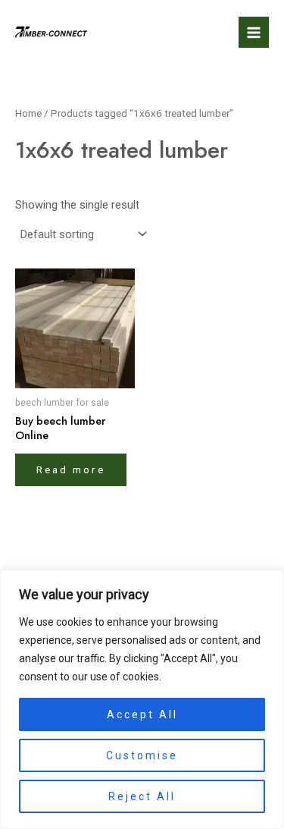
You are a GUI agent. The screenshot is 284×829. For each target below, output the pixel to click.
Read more (70, 469)
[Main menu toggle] (254, 32)
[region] (142, 699)
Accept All (142, 714)
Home (28, 113)
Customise (142, 755)
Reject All (142, 796)
